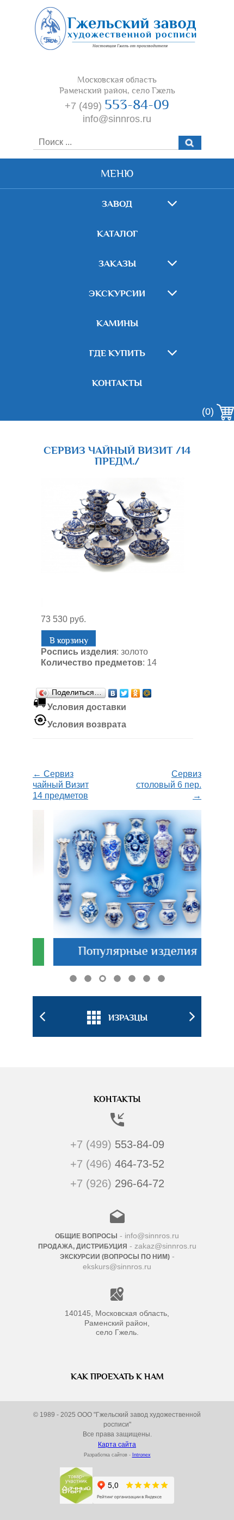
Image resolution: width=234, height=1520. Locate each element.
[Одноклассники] (135, 690)
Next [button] (191, 1016)
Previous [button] (42, 1016)
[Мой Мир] (147, 690)
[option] (117, 1016)
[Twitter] (124, 690)
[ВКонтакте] (113, 690)
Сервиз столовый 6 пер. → (168, 784)
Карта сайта (117, 1444)
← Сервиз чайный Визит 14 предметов (61, 784)
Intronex (141, 1455)
